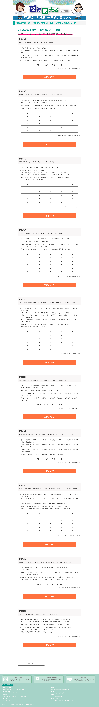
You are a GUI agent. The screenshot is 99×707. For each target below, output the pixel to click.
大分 (55, 700)
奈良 (55, 689)
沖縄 (74, 700)
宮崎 (58, 700)
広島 (61, 693)
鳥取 (52, 693)
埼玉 (13, 696)
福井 (16, 693)
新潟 (4, 693)
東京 (22, 696)
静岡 (4, 700)
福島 (23, 689)
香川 (52, 696)
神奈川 (25, 696)
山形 (17, 689)
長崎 (64, 700)
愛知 (10, 700)
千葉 (16, 696)
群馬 (10, 696)
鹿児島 (70, 700)
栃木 (7, 696)
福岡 (52, 700)
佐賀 (61, 700)
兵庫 (64, 689)
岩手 (11, 689)
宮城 (20, 689)
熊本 (67, 700)
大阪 (61, 689)
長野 (7, 693)
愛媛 (61, 696)
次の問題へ (31, 663)
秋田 (14, 689)
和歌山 (67, 689)
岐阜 (7, 700)
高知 (58, 696)
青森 (8, 689)
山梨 (19, 696)
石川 (13, 693)
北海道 (4, 689)
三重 (13, 700)
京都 (58, 689)
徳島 (55, 696)
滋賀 (52, 689)
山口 (64, 693)
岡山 (58, 693)
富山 (10, 693)
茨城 (4, 696)
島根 (55, 693)
